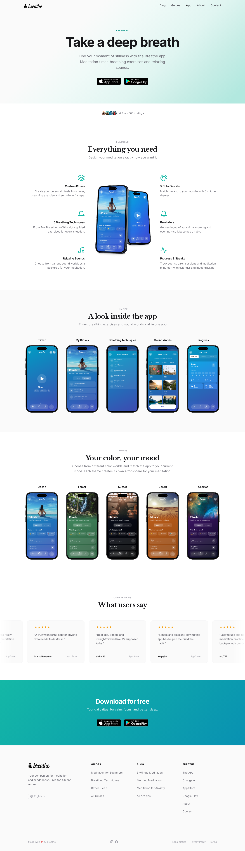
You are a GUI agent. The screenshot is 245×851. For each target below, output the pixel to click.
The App (188, 772)
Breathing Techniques (105, 780)
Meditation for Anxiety (151, 788)
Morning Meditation (149, 780)
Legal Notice (179, 841)
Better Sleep (99, 788)
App (188, 5)
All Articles (144, 796)
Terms (213, 841)
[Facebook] (116, 841)
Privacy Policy (198, 841)
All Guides (97, 796)
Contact (216, 5)
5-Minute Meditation (150, 772)
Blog (163, 5)
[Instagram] (111, 841)
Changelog (189, 780)
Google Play (190, 796)
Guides (175, 5)
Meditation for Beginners (107, 772)
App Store (189, 788)
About (201, 5)
